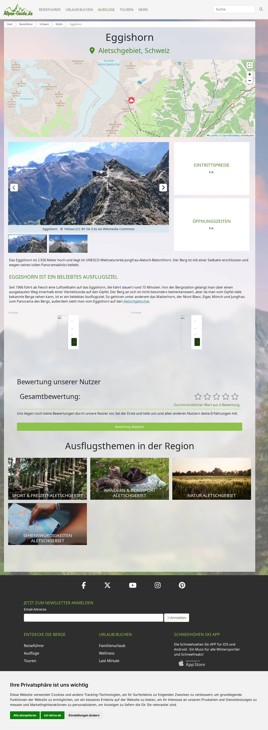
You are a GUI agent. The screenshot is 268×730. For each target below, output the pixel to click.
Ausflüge (106, 9)
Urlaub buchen (79, 9)
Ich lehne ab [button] (52, 715)
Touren (126, 9)
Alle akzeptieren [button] (24, 715)
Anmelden (178, 617)
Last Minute (109, 660)
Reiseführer (50, 9)
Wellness (106, 653)
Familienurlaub (112, 645)
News (143, 9)
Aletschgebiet (119, 50)
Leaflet (213, 135)
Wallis (59, 24)
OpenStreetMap (231, 135)
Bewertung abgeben (129, 427)
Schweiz (44, 24)
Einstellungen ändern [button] (84, 715)
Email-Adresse (35, 609)
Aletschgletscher (136, 301)
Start (10, 24)
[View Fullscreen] (249, 65)
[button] (131, 100)
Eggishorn (75, 24)
